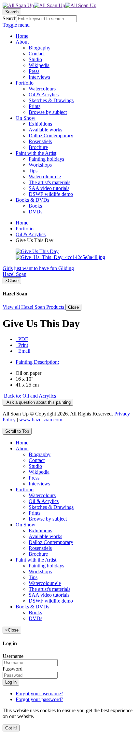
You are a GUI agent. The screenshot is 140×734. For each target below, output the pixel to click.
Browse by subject (48, 519)
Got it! (11, 728)
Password (12, 669)
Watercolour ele (45, 583)
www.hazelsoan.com (40, 419)
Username (13, 656)
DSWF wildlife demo (51, 601)
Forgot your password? (39, 699)
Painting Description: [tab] (37, 362)
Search (10, 18)
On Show (25, 524)
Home (22, 222)
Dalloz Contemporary (51, 542)
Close (73, 307)
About (22, 448)
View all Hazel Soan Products (34, 307)
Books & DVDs (32, 606)
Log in (11, 682)
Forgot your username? (39, 693)
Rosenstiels (40, 548)
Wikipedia (39, 472)
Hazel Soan (14, 274)
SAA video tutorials (49, 595)
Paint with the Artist (36, 560)
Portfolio (25, 228)
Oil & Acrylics (31, 234)
